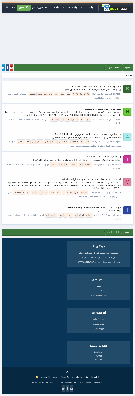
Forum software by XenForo (81, 382)
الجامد (119, 215)
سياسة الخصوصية (59, 377)
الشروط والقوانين (78, 377)
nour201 (118, 119)
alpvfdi (119, 141)
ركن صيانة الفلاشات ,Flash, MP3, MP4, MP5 (97, 196)
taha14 (118, 164)
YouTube (98, 359)
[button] (82, 8)
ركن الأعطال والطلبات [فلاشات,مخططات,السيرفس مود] (92, 146)
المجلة (87, 7)
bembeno (117, 94)
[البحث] (7, 8)
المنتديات (69, 7)
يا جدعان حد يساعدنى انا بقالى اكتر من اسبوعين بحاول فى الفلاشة (91, 179)
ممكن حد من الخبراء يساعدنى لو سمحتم (103, 108)
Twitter (98, 356)
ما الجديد (51, 7)
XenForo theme (37, 382)
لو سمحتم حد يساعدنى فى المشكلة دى (103, 156)
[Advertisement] (67, 39)
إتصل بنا (94, 377)
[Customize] (13, 8)
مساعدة (44, 377)
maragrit (118, 192)
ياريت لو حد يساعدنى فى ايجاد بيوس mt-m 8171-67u (97, 86)
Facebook (98, 352)
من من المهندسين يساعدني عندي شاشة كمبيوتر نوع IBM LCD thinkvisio (88, 134)
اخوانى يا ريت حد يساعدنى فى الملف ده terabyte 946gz (95, 207)
